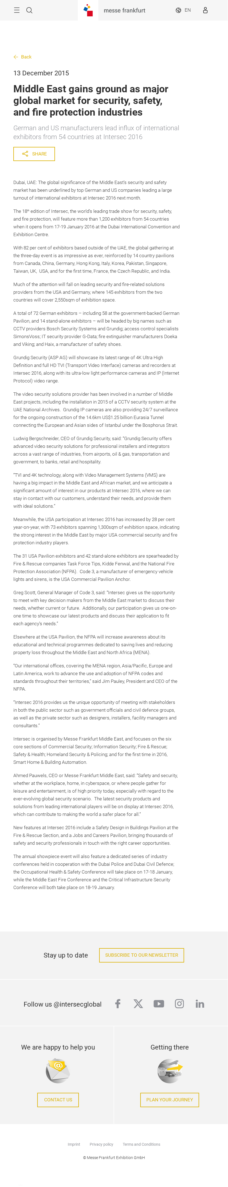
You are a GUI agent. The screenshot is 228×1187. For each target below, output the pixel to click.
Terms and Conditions (141, 1144)
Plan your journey (169, 1099)
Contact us (58, 1099)
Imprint (74, 1144)
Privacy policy (101, 1144)
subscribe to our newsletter (141, 955)
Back (26, 57)
